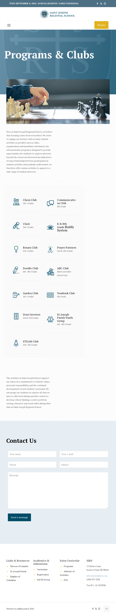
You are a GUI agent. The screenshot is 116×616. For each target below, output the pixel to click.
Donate (101, 25)
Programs (68, 566)
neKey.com (22, 608)
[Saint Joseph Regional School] (58, 14)
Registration (43, 574)
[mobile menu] (8, 25)
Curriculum (42, 569)
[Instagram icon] (105, 3)
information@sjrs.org (97, 575)
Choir (26, 224)
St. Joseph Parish (18, 571)
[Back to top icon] (106, 609)
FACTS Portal (43, 579)
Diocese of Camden (19, 566)
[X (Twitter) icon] (101, 3)
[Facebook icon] (97, 3)
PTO (66, 580)
